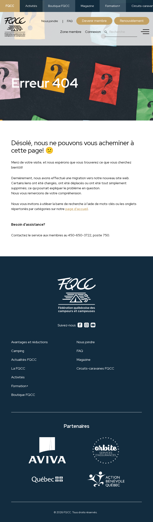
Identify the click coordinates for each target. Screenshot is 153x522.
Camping (17, 351)
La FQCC (18, 368)
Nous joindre (49, 21)
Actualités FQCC (24, 359)
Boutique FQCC (59, 6)
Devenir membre (94, 20)
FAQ (70, 21)
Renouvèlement (132, 20)
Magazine (87, 6)
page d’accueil (76, 209)
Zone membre (70, 32)
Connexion (93, 32)
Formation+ (112, 6)
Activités (31, 6)
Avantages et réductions (29, 342)
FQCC (10, 6)
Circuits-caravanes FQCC (95, 368)
